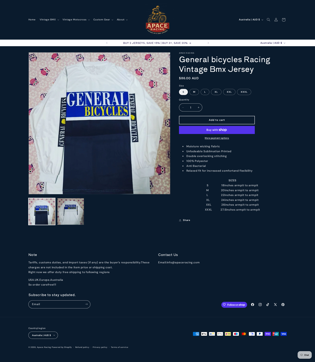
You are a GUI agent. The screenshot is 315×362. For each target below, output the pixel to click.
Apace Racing (44, 347)
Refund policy (82, 347)
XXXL (244, 92)
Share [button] (186, 220)
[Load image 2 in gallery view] (70, 211)
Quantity (184, 99)
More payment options (217, 138)
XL (216, 92)
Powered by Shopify (62, 347)
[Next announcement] (208, 43)
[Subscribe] (86, 304)
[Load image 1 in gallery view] (41, 211)
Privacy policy (100, 347)
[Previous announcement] (106, 43)
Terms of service (119, 347)
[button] (49, 19)
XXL (229, 92)
